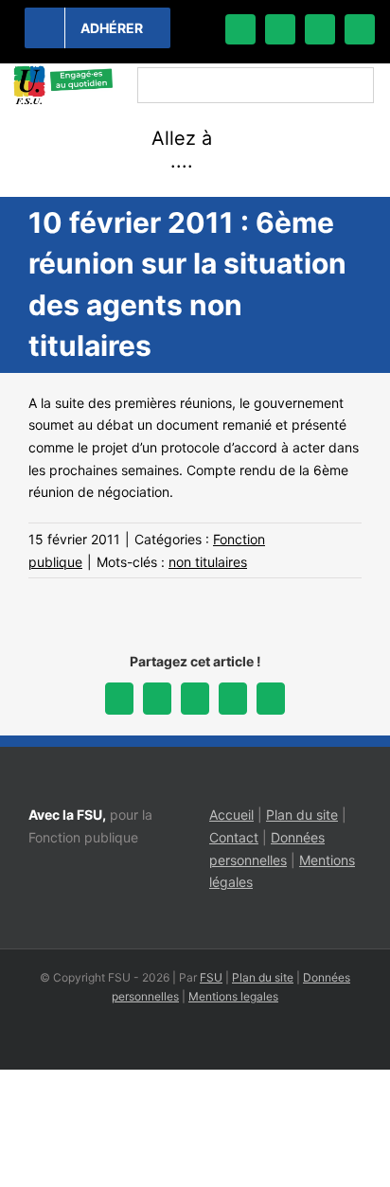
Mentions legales (233, 996)
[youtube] (360, 29)
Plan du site (302, 814)
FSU (211, 977)
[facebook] (240, 29)
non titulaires (207, 562)
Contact (233, 837)
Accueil (231, 814)
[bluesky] (280, 29)
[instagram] (320, 29)
